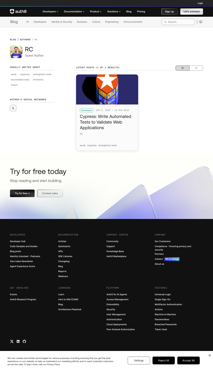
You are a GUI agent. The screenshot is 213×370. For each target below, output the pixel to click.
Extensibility (112, 304)
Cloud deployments (116, 324)
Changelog (64, 261)
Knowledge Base (115, 251)
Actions (159, 309)
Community (112, 241)
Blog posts (15, 251)
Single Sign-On (162, 299)
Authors (25, 39)
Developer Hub (17, 241)
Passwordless (162, 319)
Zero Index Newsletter (21, 261)
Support (110, 246)
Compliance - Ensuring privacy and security (173, 248)
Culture (96, 21)
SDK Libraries (65, 256)
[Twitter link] (12, 341)
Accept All (188, 360)
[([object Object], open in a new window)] (13, 108)
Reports (62, 271)
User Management (116, 314)
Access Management (117, 299)
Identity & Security (61, 21)
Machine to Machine (165, 314)
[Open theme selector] (200, 21)
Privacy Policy (53, 364)
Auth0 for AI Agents (116, 294)
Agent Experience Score (22, 266)
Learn (61, 294)
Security (110, 309)
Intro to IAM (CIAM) (68, 299)
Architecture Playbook (69, 309)
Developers (40, 21)
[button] (169, 11)
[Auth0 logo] (18, 12)
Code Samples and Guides (23, 246)
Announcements (133, 21)
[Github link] (24, 341)
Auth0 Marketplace (116, 256)
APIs (60, 251)
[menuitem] (50, 12)
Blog (14, 22)
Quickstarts (64, 246)
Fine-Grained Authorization (120, 329)
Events (13, 294)
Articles (62, 241)
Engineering (112, 21)
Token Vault (161, 329)
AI (28, 21)
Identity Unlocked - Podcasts (25, 256)
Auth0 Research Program (23, 299)
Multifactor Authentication (168, 304)
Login (200, 3)
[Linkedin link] (18, 341)
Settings (139, 360)
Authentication (114, 319)
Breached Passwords (166, 324)
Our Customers (163, 241)
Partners (159, 254)
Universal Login (163, 294)
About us (159, 264)
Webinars (63, 276)
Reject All (163, 360)
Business (82, 21)
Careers (167, 259)
